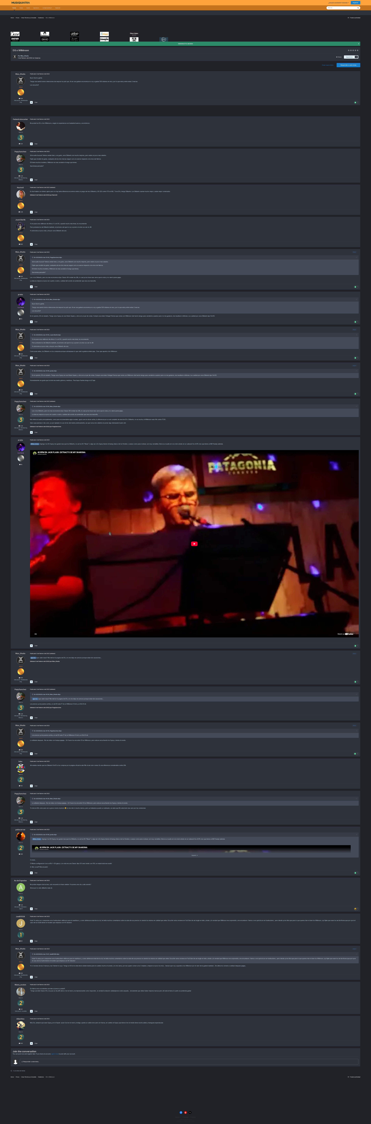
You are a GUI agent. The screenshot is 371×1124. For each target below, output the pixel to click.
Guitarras (37, 58)
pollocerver (20, 830)
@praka (33, 658)
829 (21, 98)
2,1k (21, 143)
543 (21, 1043)
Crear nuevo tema (327, 65)
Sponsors (36, 8)
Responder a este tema (348, 65)
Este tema (350, 8)
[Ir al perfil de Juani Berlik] (20, 226)
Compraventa (47, 8)
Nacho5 (20, 188)
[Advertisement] (46, 26)
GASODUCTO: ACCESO (185, 43)
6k (21, 319)
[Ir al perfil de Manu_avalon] (20, 991)
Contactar (185, 1117)
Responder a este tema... (31, 1061)
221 (21, 1009)
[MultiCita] (31, 102)
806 (21, 244)
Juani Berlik (20, 220)
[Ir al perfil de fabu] (20, 768)
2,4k (21, 176)
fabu (20, 761)
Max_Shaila (25, 56)
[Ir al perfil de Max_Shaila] (15, 57)
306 (21, 854)
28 (21, 941)
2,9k (21, 212)
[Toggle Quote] (33, 257)
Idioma (177, 1117)
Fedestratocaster (20, 119)
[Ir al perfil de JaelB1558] (20, 923)
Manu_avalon (20, 985)
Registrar (355, 2)
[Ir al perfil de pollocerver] (20, 836)
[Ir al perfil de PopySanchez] (20, 158)
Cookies (193, 1117)
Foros (14, 8)
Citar (36, 102)
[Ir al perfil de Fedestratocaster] (20, 126)
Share (339, 57)
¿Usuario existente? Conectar (338, 2)
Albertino (20, 1019)
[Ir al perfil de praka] (20, 301)
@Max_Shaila (35, 444)
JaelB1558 (20, 917)
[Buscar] (358, 7)
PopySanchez (20, 152)
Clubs (21, 8)
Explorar (57, 8)
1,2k (21, 905)
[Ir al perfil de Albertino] (20, 1025)
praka (20, 294)
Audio (28, 8)
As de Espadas (20, 881)
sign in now (54, 1054)
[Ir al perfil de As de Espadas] (20, 887)
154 (21, 786)
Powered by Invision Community (185, 1121)
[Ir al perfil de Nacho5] (20, 194)
